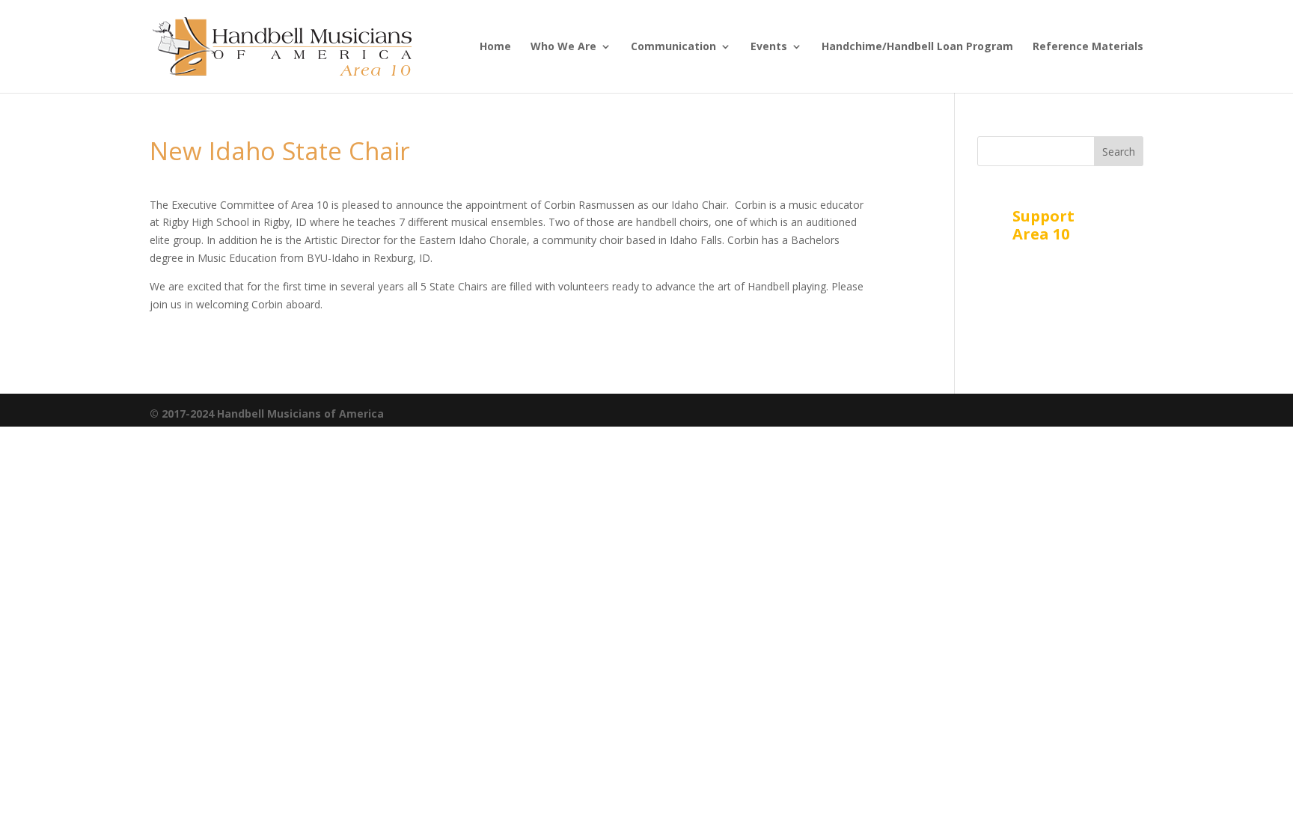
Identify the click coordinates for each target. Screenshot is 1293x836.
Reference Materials (1088, 47)
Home (495, 47)
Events (769, 47)
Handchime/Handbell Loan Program (917, 47)
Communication (673, 47)
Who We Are (563, 47)
